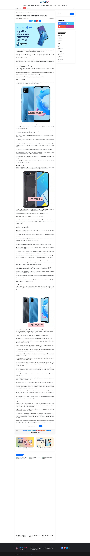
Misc (59, 45)
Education (43, 5)
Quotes (59, 49)
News (59, 5)
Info (59, 43)
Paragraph (60, 48)
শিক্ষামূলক (59, 61)
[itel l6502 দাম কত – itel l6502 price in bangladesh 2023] (22, 496)
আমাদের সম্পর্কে (57, 554)
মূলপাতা (18, 12)
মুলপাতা (29, 5)
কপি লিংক (41, 426)
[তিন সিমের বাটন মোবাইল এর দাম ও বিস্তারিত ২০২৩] (48, 496)
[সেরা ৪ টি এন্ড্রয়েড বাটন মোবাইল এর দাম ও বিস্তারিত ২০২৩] (35, 496)
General (59, 40)
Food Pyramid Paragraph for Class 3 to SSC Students (36, 8)
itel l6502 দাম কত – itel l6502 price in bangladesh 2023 (21, 536)
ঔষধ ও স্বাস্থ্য (60, 56)
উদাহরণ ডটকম (32, 554)
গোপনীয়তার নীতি (73, 554)
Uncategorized (61, 53)
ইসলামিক (32, 5)
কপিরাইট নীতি (64, 554)
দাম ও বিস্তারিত (21, 12)
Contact (24, 5)
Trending (37, 5)
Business (60, 35)
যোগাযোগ (60, 554)
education (60, 38)
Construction (60, 37)
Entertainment (49, 5)
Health (54, 5)
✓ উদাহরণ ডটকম (20, 18)
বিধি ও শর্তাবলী (68, 554)
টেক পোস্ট (59, 57)
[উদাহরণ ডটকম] (45, 2)
